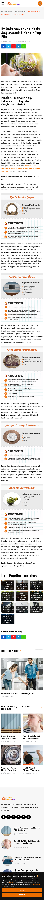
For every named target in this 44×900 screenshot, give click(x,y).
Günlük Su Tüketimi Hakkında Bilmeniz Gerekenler (31, 739)
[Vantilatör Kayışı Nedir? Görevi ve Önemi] (11, 755)
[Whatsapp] (23, 46)
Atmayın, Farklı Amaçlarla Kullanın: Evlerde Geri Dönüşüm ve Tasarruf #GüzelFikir (20, 169)
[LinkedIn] (18, 46)
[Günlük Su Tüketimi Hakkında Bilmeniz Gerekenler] (33, 723)
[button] (37, 651)
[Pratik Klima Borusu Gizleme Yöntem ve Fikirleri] (33, 755)
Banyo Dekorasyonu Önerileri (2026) (17, 693)
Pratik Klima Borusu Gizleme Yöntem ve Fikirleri (32, 770)
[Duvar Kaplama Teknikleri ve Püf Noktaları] (11, 723)
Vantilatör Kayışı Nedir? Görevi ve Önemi (8, 770)
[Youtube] (13, 46)
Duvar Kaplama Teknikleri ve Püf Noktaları (8, 739)
